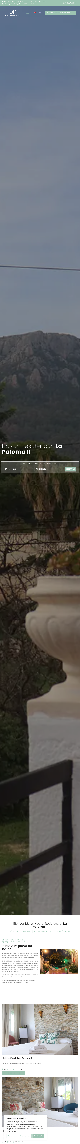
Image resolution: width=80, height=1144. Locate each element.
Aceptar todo (38, 1136)
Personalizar (12, 1136)
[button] (28, 13)
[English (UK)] (40, 13)
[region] (25, 1127)
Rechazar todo (25, 1136)
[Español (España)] (34, 13)
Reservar (70, 469)
